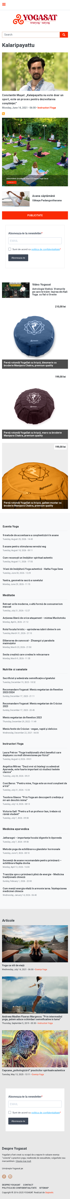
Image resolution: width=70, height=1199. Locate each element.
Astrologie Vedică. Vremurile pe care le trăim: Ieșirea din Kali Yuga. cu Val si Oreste (49, 292)
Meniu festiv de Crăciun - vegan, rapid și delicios (30, 729)
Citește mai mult (23, 1161)
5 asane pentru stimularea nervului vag (24, 546)
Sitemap (44, 1188)
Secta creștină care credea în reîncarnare (26, 654)
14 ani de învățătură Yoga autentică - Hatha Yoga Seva (33, 569)
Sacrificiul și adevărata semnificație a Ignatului (29, 678)
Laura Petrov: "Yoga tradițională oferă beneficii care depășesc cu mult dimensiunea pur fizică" (32, 754)
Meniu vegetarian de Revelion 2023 (22, 717)
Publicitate (35, 215)
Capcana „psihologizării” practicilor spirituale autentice (33, 1070)
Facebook (4, 1176)
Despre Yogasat (11, 1185)
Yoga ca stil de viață (13, 965)
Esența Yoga (41, 969)
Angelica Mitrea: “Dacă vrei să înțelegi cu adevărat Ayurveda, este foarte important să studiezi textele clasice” (31, 769)
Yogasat (35, 19)
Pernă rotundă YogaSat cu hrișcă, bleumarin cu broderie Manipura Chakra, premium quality (30, 364)
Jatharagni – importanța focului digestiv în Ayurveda (32, 837)
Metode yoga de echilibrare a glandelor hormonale (31, 849)
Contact (28, 1185)
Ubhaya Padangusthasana (47, 200)
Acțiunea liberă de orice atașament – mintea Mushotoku (34, 618)
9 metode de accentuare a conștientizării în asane (31, 535)
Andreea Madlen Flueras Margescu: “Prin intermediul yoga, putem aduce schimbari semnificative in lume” (32, 1018)
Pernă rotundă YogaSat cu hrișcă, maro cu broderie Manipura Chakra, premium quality (33, 434)
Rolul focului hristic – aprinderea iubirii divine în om (32, 629)
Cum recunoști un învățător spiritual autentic (28, 557)
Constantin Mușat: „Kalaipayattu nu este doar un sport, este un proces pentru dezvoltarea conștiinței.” (32, 99)
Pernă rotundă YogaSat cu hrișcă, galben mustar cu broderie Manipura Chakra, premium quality (33, 504)
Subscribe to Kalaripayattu (3, 113)
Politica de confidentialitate (19, 1188)
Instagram (10, 1176)
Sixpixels (49, 1192)
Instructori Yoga (47, 107)
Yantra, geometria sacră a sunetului (23, 580)
